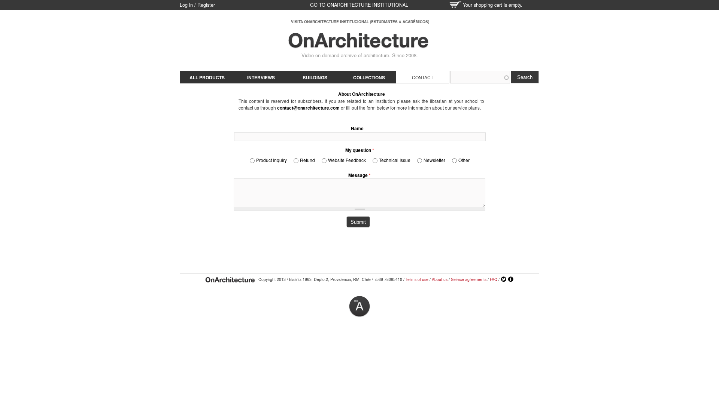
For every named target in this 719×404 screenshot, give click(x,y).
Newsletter (434, 160)
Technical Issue (394, 160)
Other (464, 160)
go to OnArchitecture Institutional (359, 4)
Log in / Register (197, 4)
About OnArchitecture (361, 94)
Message (359, 175)
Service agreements (468, 279)
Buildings (315, 77)
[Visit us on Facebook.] (511, 279)
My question (359, 150)
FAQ (493, 279)
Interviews (261, 77)
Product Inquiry (271, 160)
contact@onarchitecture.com (308, 107)
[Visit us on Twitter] (504, 279)
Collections (369, 77)
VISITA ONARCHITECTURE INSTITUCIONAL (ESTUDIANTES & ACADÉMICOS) (360, 21)
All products (207, 77)
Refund (307, 160)
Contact (422, 77)
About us (440, 279)
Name (357, 128)
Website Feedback (347, 160)
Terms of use (417, 279)
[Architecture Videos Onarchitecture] (358, 45)
